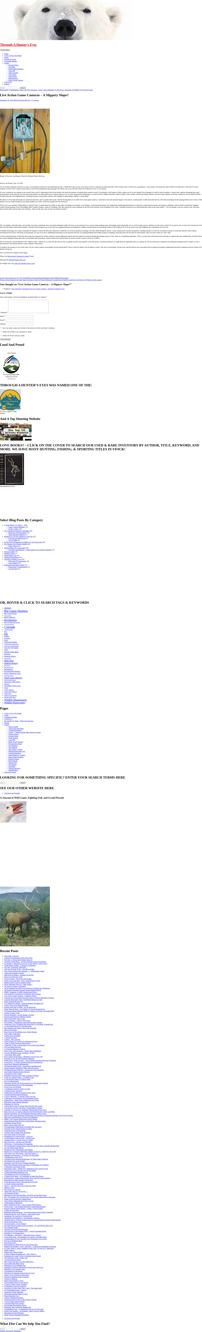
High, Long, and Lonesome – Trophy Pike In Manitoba (22, 1051)
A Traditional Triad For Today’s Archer (17, 1089)
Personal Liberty (9, 552)
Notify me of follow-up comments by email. (17, 332)
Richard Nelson (13, 759)
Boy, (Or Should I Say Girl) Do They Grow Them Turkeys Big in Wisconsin (29, 1197)
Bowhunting (10, 620)
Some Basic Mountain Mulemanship (16, 1064)
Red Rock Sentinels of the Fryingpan (16, 1277)
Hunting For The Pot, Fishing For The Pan (18, 536)
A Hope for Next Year (11, 1210)
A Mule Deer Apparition (12, 1036)
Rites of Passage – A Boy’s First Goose (17, 1020)
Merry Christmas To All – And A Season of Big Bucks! (22, 1205)
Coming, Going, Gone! (12, 1013)
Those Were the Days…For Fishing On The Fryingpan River (24, 1009)
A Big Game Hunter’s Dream (14, 973)
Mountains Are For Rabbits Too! (15, 1265)
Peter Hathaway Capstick (16, 755)
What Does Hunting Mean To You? (16, 1294)
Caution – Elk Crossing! (12, 1039)
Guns (6, 650)
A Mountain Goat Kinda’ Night (14, 1167)
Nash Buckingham (14, 753)
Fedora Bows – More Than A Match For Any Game (21, 1100)
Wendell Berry (13, 770)
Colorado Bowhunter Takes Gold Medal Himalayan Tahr (23, 1000)
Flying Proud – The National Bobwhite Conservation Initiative (25, 1207)
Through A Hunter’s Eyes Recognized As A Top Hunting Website (26, 1083)
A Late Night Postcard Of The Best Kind (17, 1026)
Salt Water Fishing (8, 675)
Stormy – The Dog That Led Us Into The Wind (20, 1186)
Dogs (5, 631)
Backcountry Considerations (9, 90)
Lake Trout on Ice (10, 1243)
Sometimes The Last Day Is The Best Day (18, 1216)
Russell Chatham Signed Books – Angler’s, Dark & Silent (23, 1208)
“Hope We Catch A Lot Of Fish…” (16, 1191)
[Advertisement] (101, 104)
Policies (6, 84)
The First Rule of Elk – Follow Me (15, 1258)
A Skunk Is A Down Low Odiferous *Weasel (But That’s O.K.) (25, 1110)
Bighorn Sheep (7, 615)
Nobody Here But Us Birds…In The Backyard (19, 1007)
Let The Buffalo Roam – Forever (15, 1290)
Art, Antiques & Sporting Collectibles (16, 531)
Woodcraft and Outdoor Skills (14, 565)
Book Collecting (9, 617)
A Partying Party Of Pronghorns (15, 1131)
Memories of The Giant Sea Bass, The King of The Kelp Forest (25, 1195)
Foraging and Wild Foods (16, 538)
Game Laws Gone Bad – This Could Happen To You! (22, 981)
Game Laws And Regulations (11, 646)
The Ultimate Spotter (11, 1227)
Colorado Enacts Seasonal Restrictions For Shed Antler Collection (26, 1159)
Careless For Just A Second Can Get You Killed (20, 1170)
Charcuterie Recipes (9, 624)
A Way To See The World (12, 56)
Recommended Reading (12, 671)
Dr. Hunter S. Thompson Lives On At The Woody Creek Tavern (25, 964)
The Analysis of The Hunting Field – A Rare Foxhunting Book (25, 1231)
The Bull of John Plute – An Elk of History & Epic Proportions (25, 962)
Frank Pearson (13, 738)
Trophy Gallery (13, 529)
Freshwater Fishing (10, 642)
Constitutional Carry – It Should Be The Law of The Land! (24, 1309)
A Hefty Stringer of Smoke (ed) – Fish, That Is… (20, 1254)
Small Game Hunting (13, 678)
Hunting (41, 278)
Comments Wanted (10, 61)
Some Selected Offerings (16, 535)
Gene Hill (11, 71)
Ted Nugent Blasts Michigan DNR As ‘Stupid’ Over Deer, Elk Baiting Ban (29, 1011)
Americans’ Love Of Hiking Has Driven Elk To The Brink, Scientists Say (28, 1024)
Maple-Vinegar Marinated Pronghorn (16, 1315)
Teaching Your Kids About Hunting (16, 1229)
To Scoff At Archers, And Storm (15, 986)
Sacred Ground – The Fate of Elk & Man (18, 979)
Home (6, 54)
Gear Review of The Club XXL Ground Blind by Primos (23, 1108)
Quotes (6, 63)
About (6, 57)
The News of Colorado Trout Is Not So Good (19, 1273)
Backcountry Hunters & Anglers (18, 256)
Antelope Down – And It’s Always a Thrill (18, 1140)
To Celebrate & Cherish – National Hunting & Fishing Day (24, 1003)
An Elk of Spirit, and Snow (13, 1091)
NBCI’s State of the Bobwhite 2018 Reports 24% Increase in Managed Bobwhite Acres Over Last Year (38, 1115)
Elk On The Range (10, 1030)
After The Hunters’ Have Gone (14, 1019)
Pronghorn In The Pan (11, 1104)
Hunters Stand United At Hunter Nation (17, 982)
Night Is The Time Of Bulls (13, 1252)
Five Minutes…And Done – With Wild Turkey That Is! (22, 1235)
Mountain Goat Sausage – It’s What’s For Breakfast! (21, 1155)
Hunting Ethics (49, 278)
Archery (7, 608)
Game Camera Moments (46, 90)
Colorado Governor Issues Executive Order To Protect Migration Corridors (29, 280)
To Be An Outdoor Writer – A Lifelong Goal (19, 1077)
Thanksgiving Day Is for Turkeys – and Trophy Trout (22, 1214)
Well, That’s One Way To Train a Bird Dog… (19, 1262)
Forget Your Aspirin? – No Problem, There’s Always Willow (24, 1311)
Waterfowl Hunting (10, 695)
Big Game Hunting (16, 611)
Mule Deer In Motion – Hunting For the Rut (19, 975)
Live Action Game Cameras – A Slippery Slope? (20, 996)
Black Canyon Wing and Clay (14, 1125)
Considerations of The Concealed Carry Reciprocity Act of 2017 (25, 1239)
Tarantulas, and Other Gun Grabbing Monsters (19, 1163)
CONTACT (8, 82)
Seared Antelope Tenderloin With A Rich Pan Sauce (21, 1068)
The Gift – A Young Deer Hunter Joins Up (18, 960)
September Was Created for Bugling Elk (17, 1307)
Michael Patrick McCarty (22, 100)
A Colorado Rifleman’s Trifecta (14, 1049)
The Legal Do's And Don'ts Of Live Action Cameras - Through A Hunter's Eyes (38, 289)
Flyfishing (7, 638)
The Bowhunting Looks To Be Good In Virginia (20, 1300)
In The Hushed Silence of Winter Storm (17, 1079)
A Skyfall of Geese (10, 1038)
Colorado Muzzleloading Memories (16, 1095)
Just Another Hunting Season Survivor (17, 1072)
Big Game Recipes (10, 614)
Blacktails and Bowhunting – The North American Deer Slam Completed (28, 1212)
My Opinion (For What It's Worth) (15, 544)
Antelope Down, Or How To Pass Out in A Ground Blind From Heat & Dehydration (32, 1220)
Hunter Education (33, 278)
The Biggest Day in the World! (14, 1161)
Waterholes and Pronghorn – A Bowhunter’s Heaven (21, 1218)
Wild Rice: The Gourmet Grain (14, 1269)
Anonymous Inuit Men (16, 728)
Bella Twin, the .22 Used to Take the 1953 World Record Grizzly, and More (29, 1112)
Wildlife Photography (61, 278)
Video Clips (7, 693)
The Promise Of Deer (11, 1193)
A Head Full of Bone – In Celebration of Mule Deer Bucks (23, 1176)
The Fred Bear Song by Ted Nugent (16, 1282)
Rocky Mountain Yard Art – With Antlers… (18, 984)
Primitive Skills (9, 554)
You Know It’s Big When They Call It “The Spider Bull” (23, 1288)
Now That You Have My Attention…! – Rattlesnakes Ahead (24, 971)
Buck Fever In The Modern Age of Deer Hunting (20, 1032)
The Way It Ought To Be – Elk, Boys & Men (19, 969)
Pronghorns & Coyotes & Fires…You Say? (18, 1136)
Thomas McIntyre (14, 768)
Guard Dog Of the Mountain (13, 1292)
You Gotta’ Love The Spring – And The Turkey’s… (21, 1153)
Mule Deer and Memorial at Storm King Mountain (21, 1117)
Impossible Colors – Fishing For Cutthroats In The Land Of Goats (26, 1169)
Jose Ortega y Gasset (15, 749)
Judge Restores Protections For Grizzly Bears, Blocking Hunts (25, 1121)
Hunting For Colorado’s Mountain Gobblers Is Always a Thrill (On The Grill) (30, 1151)
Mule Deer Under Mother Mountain (16, 1102)
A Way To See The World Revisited (16, 1005)
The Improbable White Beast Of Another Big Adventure (23, 1127)
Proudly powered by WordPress (10, 1331)
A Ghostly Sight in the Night (13, 1184)
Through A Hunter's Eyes (18, 45)
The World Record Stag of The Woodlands (18, 1085)
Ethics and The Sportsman (28, 90)
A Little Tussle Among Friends (14, 1301)
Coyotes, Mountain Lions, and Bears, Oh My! (19, 1053)
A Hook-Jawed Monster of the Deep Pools (18, 958)
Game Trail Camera (6, 278)
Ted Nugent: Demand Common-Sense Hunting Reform (22, 990)
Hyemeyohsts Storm (15, 744)
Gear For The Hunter (20, 278)
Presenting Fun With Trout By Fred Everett (18, 1180)
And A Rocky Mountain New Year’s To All (18, 1201)
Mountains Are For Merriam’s (14, 1313)
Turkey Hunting (9, 690)
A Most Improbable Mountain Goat (16, 1172)
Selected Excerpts (10, 59)
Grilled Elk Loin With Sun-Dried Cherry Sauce (20, 1093)
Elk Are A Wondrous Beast (13, 1241)
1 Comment (35, 100)
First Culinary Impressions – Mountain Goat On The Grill (23, 1057)
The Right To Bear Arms (12, 686)
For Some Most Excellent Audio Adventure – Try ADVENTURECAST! (28, 1226)
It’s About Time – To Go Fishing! (15, 1224)
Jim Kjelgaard (7, 658)
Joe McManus (13, 746)
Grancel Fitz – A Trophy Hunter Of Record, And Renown (23, 1062)
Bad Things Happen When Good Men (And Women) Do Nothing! (26, 1165)
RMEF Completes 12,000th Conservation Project (20, 992)
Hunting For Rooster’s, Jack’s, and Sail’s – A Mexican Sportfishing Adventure (30, 1246)
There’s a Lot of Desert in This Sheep (16, 1275)
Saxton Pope (12, 76)
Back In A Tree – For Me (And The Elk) (17, 1142)
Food (6, 640)
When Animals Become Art (13, 1001)
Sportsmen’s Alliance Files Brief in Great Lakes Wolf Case (23, 1267)
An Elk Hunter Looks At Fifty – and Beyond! (19, 1138)
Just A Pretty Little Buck (12, 1034)
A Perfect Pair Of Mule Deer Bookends (17, 1132)
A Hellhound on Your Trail (13, 1157)
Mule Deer (9, 660)
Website (2, 324)
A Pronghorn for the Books (13, 1271)
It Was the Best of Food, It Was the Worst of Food (20, 1182)
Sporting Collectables (12, 682)
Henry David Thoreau (15, 80)
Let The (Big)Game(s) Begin (13, 1148)
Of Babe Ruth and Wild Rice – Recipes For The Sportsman (24, 1070)
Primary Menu (5, 50)
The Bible (11, 67)
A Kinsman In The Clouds (13, 1074)
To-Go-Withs (12, 540)
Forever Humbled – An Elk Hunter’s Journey (19, 1015)
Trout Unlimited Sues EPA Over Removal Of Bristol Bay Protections (27, 988)
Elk (6, 633)
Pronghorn (8, 669)
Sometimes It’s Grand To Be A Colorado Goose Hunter (22, 1256)
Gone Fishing (12, 563)
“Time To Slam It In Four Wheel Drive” (17, 1043)
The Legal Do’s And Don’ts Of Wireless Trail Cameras (80, 280)
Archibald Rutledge (14, 730)
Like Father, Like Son (11, 956)
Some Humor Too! (10, 555)
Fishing (6, 636)
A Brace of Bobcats (10, 1279)
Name (2, 316)
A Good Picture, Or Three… (13, 525)
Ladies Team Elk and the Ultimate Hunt (17, 1199)
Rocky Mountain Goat (12, 674)
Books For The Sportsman (17, 533)
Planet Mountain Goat (11, 1296)
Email (2, 320)
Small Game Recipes (10, 680)
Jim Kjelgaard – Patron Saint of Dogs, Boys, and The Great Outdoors (27, 1178)
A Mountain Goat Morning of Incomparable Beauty (21, 1098)
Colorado (9, 627)
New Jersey (7, 665)
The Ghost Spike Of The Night (14, 1134)
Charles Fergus (13, 734)
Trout (6, 688)
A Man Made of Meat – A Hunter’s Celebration (20, 965)
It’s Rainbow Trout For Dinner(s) (15, 1286)
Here (25, 253)
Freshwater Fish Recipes (11, 644)
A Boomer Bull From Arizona (14, 1303)
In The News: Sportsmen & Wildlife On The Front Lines (74, 90)
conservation (8, 629)
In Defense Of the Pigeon (12, 1123)
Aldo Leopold (13, 73)
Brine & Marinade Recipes (12, 622)
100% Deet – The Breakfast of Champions (18, 1144)
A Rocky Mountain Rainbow (14, 1298)
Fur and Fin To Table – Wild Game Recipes (18, 721)
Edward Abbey (13, 65)
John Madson (12, 747)
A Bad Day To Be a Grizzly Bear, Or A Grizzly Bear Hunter (24, 1045)
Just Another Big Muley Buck (14, 1263)
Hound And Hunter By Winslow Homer (17, 1017)
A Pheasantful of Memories (13, 1203)
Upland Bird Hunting (10, 692)
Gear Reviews (13, 569)
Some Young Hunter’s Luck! (13, 1281)
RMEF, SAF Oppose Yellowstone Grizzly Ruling (20, 1119)
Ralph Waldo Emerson (15, 69)
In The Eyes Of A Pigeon (12, 1087)
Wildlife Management (15, 699)
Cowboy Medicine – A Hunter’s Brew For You (19, 1096)
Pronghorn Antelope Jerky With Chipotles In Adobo (21, 1076)
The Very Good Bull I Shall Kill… (15, 967)
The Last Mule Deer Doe (12, 1047)
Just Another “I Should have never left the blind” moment (23, 1022)
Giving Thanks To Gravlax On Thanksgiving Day (21, 1041)
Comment (4, 312)
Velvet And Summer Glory (13, 1222)
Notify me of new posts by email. (14, 335)
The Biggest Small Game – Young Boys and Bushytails (22, 1066)
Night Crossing (9, 1250)
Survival (6, 684)
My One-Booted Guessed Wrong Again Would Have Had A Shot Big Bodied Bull (31, 1146)
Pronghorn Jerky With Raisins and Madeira (18, 1150)
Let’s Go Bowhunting (11, 1081)
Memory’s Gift (9, 1188)
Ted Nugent (12, 75)
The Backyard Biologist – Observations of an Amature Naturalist (29, 550)
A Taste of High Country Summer (15, 1284)
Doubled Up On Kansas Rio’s (14, 1233)
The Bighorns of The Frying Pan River (17, 1174)
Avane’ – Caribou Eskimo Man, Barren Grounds (24, 732)
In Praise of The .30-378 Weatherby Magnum (19, 1058)
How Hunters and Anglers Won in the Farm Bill (20, 1028)
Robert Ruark (12, 78)
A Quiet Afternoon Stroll (12, 1260)
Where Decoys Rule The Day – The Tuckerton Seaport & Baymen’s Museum (30, 1060)
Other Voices (12, 546)
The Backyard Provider (12, 793)
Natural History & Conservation (14, 548)
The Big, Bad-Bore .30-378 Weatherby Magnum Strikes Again (25, 1114)
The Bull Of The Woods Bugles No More (18, 1129)
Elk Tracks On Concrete (12, 1189)
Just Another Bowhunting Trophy (15, 1305)
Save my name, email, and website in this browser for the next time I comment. (29, 328)
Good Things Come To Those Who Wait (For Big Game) (23, 1106)
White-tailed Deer (10, 697)
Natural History (11, 663)
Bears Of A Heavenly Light (13, 977)
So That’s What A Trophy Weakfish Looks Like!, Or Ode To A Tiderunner (29, 1248)
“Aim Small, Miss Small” (12, 1055)
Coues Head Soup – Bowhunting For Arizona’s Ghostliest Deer (25, 1237)
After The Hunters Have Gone (24, 263)
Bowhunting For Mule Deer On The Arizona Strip (21, 1245)
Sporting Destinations (11, 557)
